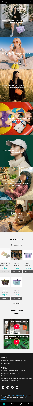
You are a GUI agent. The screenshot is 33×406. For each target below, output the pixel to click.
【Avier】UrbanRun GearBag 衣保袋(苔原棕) (5, 291)
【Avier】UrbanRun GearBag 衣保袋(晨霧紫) (27, 264)
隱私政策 (23, 361)
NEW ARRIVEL (16, 239)
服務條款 (17, 361)
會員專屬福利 (11, 361)
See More (16, 303)
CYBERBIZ (4, 399)
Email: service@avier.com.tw (9, 376)
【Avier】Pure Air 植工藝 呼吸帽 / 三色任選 (5, 264)
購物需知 (3, 361)
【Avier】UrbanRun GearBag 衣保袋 (16, 264)
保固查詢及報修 (5, 363)
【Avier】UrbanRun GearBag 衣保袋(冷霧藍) (16, 291)
